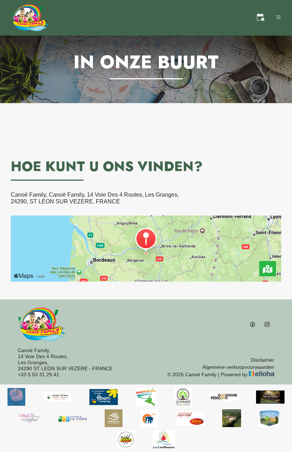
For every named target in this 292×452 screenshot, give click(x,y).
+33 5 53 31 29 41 (38, 374)
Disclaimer (262, 360)
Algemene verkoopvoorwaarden (238, 367)
